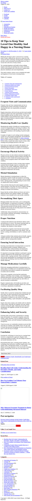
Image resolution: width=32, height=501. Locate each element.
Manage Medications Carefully (12, 93)
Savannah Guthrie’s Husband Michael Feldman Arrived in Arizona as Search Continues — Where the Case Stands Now (17, 452)
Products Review (8, 486)
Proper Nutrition (9, 91)
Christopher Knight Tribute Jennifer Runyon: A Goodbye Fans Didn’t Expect (16, 445)
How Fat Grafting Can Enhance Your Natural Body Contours (13, 381)
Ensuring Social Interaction (11, 92)
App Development (9, 463)
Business (6, 25)
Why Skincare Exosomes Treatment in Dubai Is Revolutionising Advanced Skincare (16, 408)
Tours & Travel (8, 494)
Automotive (7, 24)
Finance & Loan (8, 477)
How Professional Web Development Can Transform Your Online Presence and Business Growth (17, 448)
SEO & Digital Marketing (10, 489)
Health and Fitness (9, 28)
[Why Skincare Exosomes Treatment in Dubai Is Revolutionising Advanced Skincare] (15, 404)
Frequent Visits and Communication (13, 83)
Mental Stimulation (9, 88)
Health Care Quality (23, 356)
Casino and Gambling (9, 469)
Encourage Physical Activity (11, 86)
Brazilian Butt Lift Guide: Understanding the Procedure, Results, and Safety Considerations (16, 369)
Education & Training (9, 27)
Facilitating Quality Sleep (11, 95)
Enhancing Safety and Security (13, 96)
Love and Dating (8, 485)
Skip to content (4, 1)
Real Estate (7, 488)
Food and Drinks (8, 479)
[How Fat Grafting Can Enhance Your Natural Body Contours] (6, 377)
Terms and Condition (9, 11)
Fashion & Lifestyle (9, 30)
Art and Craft (7, 464)
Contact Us (7, 10)
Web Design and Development (12, 495)
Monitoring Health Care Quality (12, 85)
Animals (6, 461)
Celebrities (6, 472)
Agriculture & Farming (10, 460)
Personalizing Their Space (11, 89)
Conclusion (8, 98)
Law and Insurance (9, 483)
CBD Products (8, 470)
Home (5, 7)
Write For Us (7, 8)
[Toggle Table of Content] (2, 80)
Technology (7, 31)
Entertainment (7, 475)
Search (3, 424)
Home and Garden (9, 33)
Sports (5, 491)
